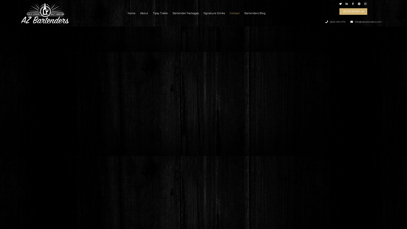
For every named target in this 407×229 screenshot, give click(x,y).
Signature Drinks (214, 13)
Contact (235, 13)
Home (131, 13)
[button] (353, 11)
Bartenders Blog (255, 13)
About (144, 13)
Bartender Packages (186, 13)
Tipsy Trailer (160, 13)
